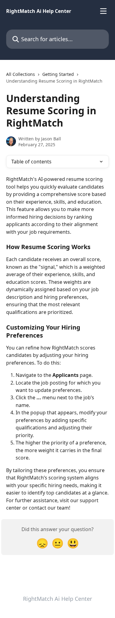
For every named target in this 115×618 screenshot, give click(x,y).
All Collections (20, 74)
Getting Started (58, 74)
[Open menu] (103, 11)
